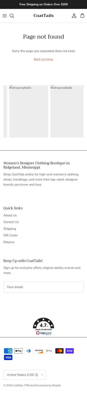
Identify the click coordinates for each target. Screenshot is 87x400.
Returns (8, 242)
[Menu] (4, 15)
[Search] (14, 15)
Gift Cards (10, 235)
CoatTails (18, 385)
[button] (43, 326)
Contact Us (11, 222)
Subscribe (17, 300)
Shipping (9, 229)
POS (27, 385)
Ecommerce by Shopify (48, 385)
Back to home (43, 59)
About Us (10, 215)
